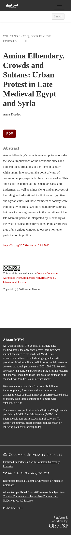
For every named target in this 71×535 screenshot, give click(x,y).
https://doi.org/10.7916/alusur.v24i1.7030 (26, 245)
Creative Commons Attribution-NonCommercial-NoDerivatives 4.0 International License (30, 277)
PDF (9, 133)
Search (58, 16)
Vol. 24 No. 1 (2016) (16, 36)
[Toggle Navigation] (59, 6)
